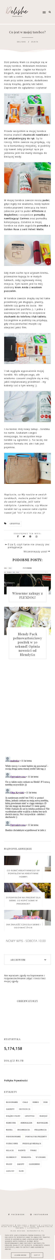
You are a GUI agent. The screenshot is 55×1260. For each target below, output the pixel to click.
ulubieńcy (11, 1157)
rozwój (22, 1150)
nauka (9, 1130)
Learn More (20, 1255)
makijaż (43, 1116)
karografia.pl (35, 1231)
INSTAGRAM (41, 1214)
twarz (33, 1150)
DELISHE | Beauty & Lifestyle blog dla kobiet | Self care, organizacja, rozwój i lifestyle (27, 1227)
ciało (25, 1102)
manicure (11, 1123)
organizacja (23, 1130)
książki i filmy (13, 1116)
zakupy (20, 1164)
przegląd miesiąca (32, 1144)
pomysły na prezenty (36, 1137)
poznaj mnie (12, 1144)
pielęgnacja (41, 1130)
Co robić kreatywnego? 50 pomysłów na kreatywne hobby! (23, 873)
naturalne (42, 1123)
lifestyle (15, 524)
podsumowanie (13, 1137)
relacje (10, 1150)
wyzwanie (41, 1157)
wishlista (26, 1157)
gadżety (10, 1109)
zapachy (10, 1171)
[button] (39, 7)
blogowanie (12, 1102)
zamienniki (34, 1164)
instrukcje (24, 1109)
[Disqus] (27, 710)
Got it (37, 1255)
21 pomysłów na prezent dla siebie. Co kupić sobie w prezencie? (23, 900)
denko (36, 1102)
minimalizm (26, 1123)
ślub (21, 1171)
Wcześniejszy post (35, 551)
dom (46, 1102)
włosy (9, 1164)
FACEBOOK (18, 1214)
